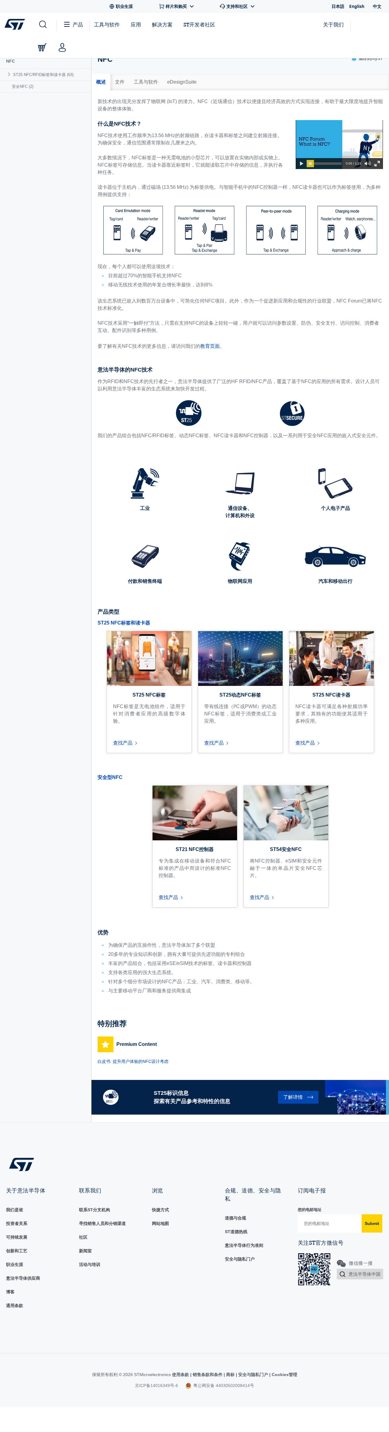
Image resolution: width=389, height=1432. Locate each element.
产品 (78, 24)
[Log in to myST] (62, 47)
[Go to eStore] (42, 47)
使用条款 (181, 1374)
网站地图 (160, 1223)
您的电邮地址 (310, 1209)
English (356, 6)
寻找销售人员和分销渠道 (102, 1223)
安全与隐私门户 (240, 1259)
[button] (42, 24)
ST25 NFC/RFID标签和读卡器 (43, 74)
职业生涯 (14, 1264)
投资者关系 (16, 1223)
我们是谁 (14, 1209)
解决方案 (162, 24)
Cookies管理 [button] (283, 1374)
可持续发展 (16, 1237)
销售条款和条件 (207, 1374)
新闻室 (85, 1250)
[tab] (100, 82)
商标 (230, 1374)
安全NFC (22, 86)
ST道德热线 (236, 1231)
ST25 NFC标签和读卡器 (124, 622)
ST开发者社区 (199, 24)
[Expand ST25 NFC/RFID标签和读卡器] (10, 74)
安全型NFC (110, 777)
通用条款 (14, 1305)
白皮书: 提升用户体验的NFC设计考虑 (133, 1061)
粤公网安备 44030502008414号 (223, 1385)
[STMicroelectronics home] (16, 24)
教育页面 (210, 346)
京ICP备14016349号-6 (156, 1385)
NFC (10, 61)
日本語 (338, 6)
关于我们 (333, 24)
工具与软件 (107, 24)
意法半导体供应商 (23, 1278)
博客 (10, 1291)
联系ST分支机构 (94, 1209)
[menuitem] (45, 75)
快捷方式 (160, 1209)
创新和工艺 (16, 1250)
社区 (83, 1237)
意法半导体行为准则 (244, 1245)
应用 (136, 24)
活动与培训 (89, 1264)
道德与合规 (235, 1218)
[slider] (310, 163)
